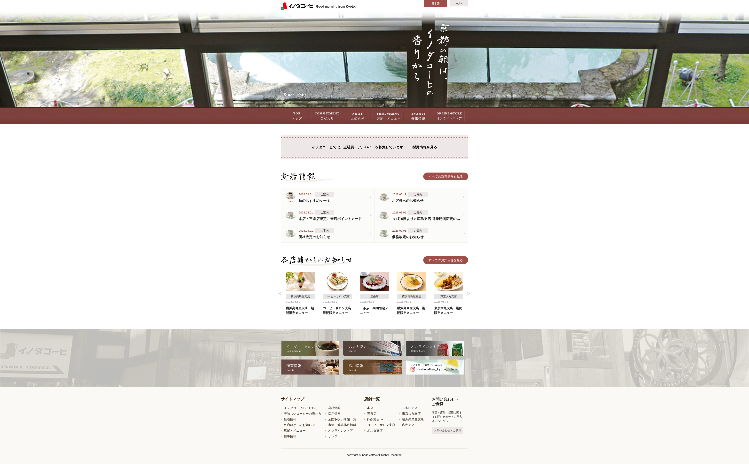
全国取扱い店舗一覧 (342, 419)
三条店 (371, 413)
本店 (370, 408)
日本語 (435, 3)
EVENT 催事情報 (418, 115)
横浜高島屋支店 (413, 419)
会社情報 (334, 408)
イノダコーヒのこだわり (301, 408)
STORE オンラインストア (449, 115)
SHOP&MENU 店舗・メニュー (388, 115)
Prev (280, 293)
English (458, 3)
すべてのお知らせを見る (446, 260)
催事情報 (290, 436)
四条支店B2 (375, 419)
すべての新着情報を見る (446, 176)
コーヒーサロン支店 (381, 425)
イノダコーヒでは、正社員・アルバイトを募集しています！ (374, 147)
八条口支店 (410, 408)
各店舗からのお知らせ (299, 425)
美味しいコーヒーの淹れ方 (302, 413)
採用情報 (334, 413)
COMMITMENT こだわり (326, 115)
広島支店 (408, 425)
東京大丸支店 (411, 413)
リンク (332, 436)
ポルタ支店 (375, 430)
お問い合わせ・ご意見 (447, 430)
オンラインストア (340, 430)
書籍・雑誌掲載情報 (342, 425)
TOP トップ (296, 115)
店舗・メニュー (295, 430)
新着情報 (290, 419)
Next (468, 293)
